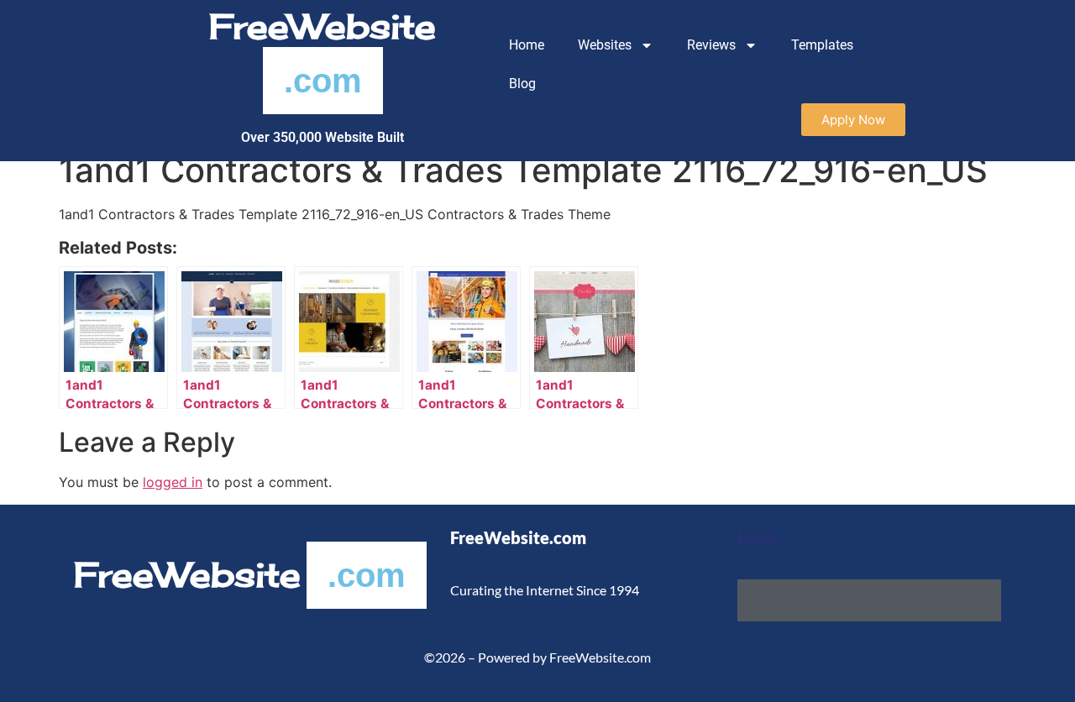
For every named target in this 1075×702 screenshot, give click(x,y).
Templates (822, 45)
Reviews (711, 45)
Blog (522, 84)
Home (526, 45)
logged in (172, 482)
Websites (605, 45)
